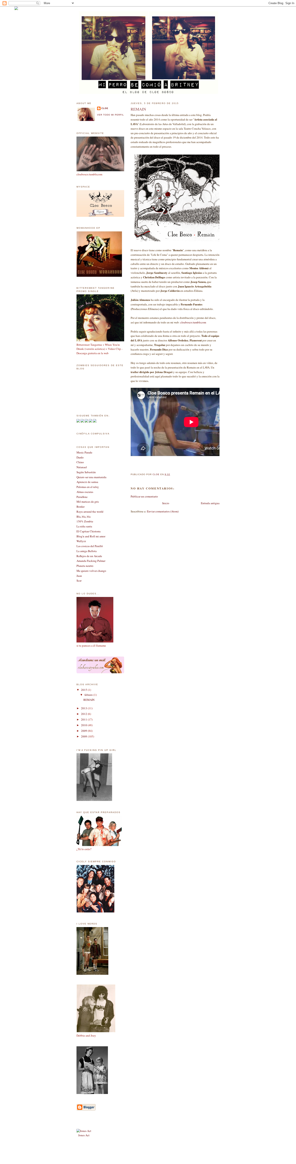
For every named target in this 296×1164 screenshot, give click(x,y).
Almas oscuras (84, 492)
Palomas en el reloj (87, 487)
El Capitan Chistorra (88, 531)
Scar (78, 580)
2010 (84, 725)
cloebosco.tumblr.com (193, 322)
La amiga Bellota (86, 551)
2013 (84, 708)
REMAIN (88, 700)
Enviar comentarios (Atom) (163, 511)
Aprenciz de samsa (87, 482)
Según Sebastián (86, 472)
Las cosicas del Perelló (89, 546)
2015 (84, 690)
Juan (79, 576)
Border (80, 507)
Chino (80, 462)
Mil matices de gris (87, 502)
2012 (84, 714)
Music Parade (84, 452)
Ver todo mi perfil (110, 115)
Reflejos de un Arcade (89, 556)
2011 (84, 719)
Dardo (80, 457)
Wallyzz (81, 541)
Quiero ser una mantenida (91, 477)
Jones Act (83, 1135)
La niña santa (84, 526)
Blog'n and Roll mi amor (90, 536)
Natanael (81, 467)
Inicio (165, 503)
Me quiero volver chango (91, 571)
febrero (89, 695)
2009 (84, 731)
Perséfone (82, 497)
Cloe (104, 108)
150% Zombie (84, 521)
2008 (84, 736)
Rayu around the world (89, 512)
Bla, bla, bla (83, 516)
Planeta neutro (84, 566)
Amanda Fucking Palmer (90, 561)
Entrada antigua (210, 503)
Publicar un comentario (144, 496)
